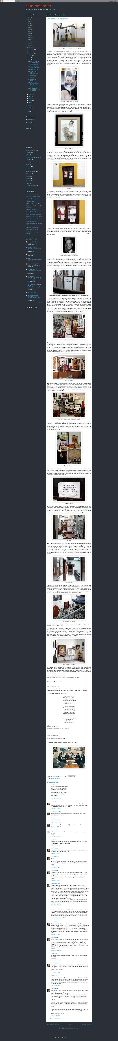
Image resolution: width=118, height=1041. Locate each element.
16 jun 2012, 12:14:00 (56, 950)
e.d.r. (29, 258)
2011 (29, 105)
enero (30, 102)
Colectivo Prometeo (32, 247)
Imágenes (28, 166)
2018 (29, 33)
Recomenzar (54, 829)
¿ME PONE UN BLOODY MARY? (35, 265)
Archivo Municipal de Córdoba (33, 196)
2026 (29, 17)
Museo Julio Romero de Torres (33, 219)
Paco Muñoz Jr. (31, 119)
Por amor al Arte (32, 292)
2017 (29, 36)
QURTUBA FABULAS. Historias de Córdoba (33, 296)
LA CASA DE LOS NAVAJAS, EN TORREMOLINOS (33, 72)
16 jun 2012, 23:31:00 (56, 960)
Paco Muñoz (54, 801)
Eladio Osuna (54, 883)
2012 (29, 46)
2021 (29, 27)
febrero (30, 100)
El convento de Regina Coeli (34, 243)
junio (30, 59)
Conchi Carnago (32, 254)
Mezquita (28, 176)
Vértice (53, 953)
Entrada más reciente (53, 1024)
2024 (29, 21)
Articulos (28, 152)
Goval (27, 164)
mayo (30, 94)
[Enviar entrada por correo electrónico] (65, 776)
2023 (29, 23)
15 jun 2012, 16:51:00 (56, 919)
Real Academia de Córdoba (32, 229)
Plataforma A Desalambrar (32, 227)
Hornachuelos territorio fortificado (35, 259)
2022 (29, 25)
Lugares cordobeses (55, 778)
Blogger (66, 1037)
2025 (29, 19)
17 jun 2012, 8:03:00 (55, 972)
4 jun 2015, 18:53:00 (55, 985)
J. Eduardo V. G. (55, 811)
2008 (29, 111)
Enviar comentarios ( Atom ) (72, 1028)
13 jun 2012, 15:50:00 (56, 836)
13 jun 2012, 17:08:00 (56, 845)
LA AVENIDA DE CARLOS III (32, 80)
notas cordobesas (38, 6)
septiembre (31, 53)
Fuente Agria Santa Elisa (32, 162)
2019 (29, 31)
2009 (29, 109)
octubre (31, 51)
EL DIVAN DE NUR (32, 269)
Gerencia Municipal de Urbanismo (34, 211)
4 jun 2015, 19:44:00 (55, 1015)
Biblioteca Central (30, 201)
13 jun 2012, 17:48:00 (56, 853)
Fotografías (28, 159)
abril (30, 96)
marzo (30, 98)
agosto (30, 55)
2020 (29, 29)
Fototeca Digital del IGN (31, 209)
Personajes (28, 178)
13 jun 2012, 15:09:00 (56, 820)
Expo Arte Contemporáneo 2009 (33, 157)
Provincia (28, 180)
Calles (27, 155)
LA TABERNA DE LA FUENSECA (33, 76)
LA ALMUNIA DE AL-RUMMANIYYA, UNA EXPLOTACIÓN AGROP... (33, 84)
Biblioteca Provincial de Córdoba (33, 203)
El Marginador (31, 276)
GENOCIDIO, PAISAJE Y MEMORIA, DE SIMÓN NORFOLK (33, 63)
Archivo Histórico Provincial (32, 194)
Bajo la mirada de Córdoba (34, 241)
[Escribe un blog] (71, 776)
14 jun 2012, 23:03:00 (56, 904)
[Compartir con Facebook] (74, 776)
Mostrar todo (41, 302)
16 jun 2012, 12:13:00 (56, 934)
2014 (29, 42)
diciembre (31, 47)
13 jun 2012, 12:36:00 (56, 798)
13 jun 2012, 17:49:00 (56, 880)
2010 (29, 107)
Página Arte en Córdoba (31, 221)
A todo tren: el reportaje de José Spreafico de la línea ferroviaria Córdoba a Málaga (34, 279)
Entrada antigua (86, 1024)
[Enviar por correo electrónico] (69, 776)
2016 (29, 38)
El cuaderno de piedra (33, 264)
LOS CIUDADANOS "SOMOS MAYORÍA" (33, 67)
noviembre (31, 49)
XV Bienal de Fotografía (31, 185)
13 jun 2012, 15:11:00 (56, 827)
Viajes (27, 183)
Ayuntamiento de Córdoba (32, 198)
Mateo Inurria (29, 173)
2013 (29, 44)
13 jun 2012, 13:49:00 (56, 808)
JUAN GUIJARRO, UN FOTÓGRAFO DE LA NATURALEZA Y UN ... (33, 90)
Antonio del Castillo (30, 150)
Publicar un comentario (54, 1018)
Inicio (70, 1024)
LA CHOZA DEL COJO (33, 69)
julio (30, 57)
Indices (28, 169)
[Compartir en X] (73, 776)
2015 (29, 39)
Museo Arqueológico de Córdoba (33, 214)
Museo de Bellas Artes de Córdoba (34, 216)
